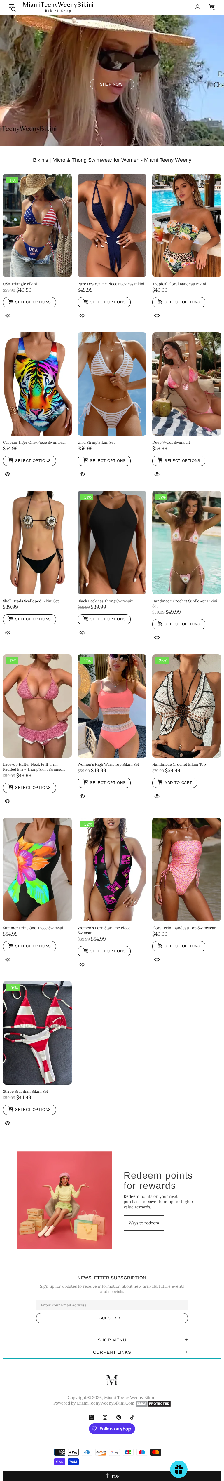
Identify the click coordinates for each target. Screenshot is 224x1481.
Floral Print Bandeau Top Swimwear (184, 927)
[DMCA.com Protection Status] (153, 1403)
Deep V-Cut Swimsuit (171, 442)
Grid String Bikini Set (96, 442)
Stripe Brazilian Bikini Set (25, 1091)
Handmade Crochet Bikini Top (179, 764)
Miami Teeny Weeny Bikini (58, 7)
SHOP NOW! (112, 84)
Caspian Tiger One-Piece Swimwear (34, 442)
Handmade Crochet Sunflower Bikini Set (184, 603)
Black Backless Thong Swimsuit (105, 600)
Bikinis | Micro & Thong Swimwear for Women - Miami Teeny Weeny (112, 160)
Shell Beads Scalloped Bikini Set (31, 600)
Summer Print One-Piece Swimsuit (34, 927)
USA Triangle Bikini (20, 283)
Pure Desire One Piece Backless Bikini (111, 283)
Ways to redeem (144, 1223)
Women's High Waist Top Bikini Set (108, 764)
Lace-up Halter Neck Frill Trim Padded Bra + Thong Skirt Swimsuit (34, 767)
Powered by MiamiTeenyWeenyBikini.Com (93, 1403)
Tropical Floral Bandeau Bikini (179, 283)
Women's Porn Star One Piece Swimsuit (104, 930)
